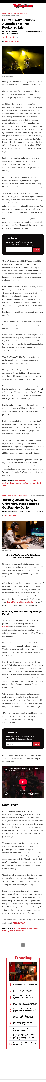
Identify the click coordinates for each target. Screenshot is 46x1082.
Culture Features (21, 495)
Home (4, 13)
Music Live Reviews (20, 13)
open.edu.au (18, 923)
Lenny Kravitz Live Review (20, 483)
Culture (11, 495)
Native (12, 931)
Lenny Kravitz (19, 480)
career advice (26, 928)
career (5, 627)
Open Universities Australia (19, 602)
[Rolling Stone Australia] (23, 7)
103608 (17, 928)
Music (10, 13)
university (20, 931)
